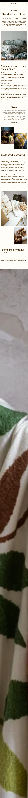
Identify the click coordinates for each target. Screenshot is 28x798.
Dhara (2, 161)
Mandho (3, 73)
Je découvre (14, 122)
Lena (2, 175)
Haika (2, 83)
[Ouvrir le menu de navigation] (2, 4)
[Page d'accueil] (14, 3)
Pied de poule (4, 93)
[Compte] (23, 4)
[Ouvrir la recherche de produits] (4, 4)
